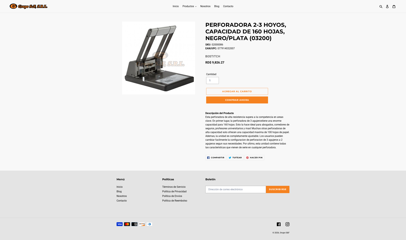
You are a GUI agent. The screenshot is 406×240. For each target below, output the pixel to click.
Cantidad (211, 74)
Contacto (122, 200)
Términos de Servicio (174, 186)
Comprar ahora (237, 100)
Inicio (120, 186)
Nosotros (122, 196)
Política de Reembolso (174, 200)
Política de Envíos (172, 196)
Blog (119, 191)
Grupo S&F (284, 232)
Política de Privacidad (174, 191)
